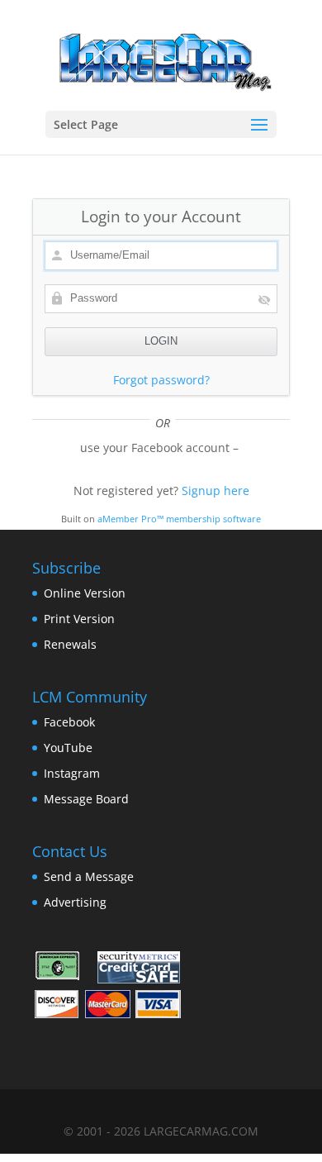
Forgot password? (161, 380)
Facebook (69, 722)
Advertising (75, 902)
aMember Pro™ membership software (179, 519)
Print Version (79, 618)
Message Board (86, 799)
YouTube (68, 747)
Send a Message (89, 876)
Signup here (215, 490)
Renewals (70, 644)
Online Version (84, 593)
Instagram (72, 773)
